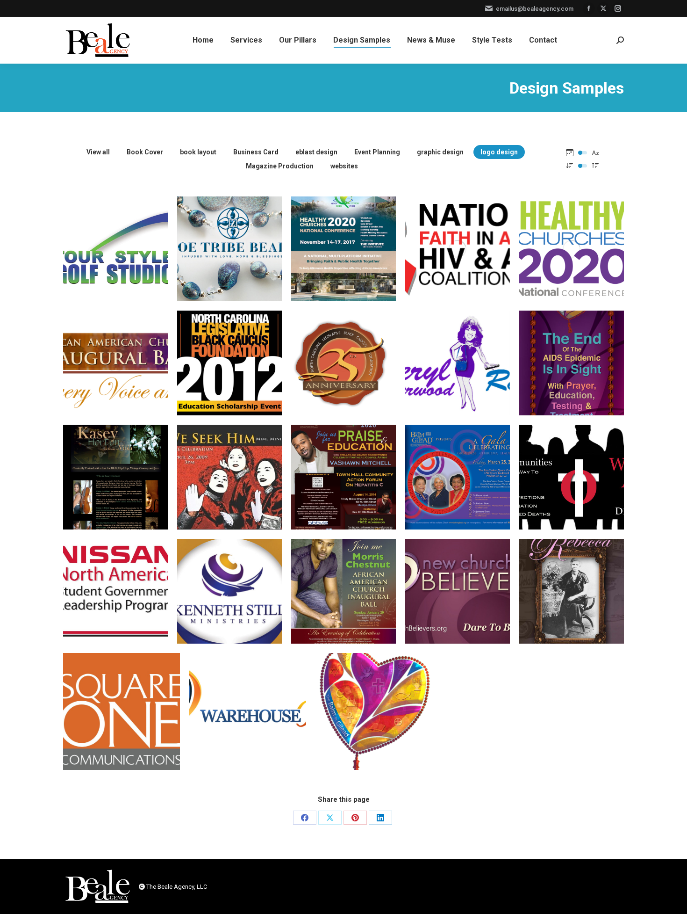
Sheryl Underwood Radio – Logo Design (457, 378)
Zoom (115, 223)
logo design (499, 152)
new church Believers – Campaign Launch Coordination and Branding (458, 606)
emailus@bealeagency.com (534, 8)
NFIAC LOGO (458, 263)
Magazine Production (280, 166)
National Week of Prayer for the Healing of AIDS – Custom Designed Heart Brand (374, 726)
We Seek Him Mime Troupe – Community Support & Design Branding (229, 492)
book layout (198, 152)
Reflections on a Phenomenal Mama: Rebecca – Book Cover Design (571, 606)
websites (344, 166)
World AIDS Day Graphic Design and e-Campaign (572, 492)
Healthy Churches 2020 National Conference (343, 263)
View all (98, 152)
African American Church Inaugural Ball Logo (115, 378)
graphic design (440, 152)
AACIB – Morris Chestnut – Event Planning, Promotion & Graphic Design (343, 606)
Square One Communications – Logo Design (121, 726)
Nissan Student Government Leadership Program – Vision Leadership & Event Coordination (115, 606)
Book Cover (145, 152)
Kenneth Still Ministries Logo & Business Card (229, 606)
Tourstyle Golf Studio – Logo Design (115, 263)
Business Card (256, 152)
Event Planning (377, 152)
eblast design (316, 152)
